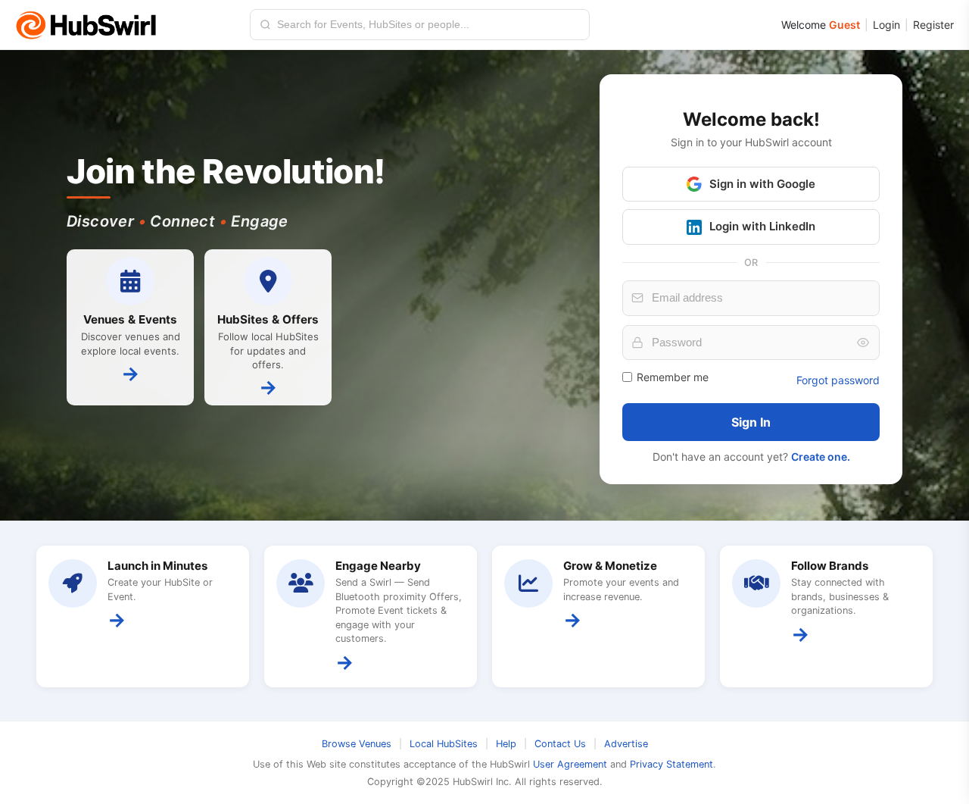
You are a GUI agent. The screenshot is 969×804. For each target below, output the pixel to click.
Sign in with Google (762, 184)
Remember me (673, 377)
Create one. (820, 456)
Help (506, 743)
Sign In (751, 422)
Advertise (626, 743)
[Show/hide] (863, 342)
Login (886, 24)
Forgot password (838, 380)
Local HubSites (444, 743)
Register (933, 24)
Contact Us (560, 743)
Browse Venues (356, 743)
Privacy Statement (671, 764)
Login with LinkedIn (762, 226)
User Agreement (570, 764)
